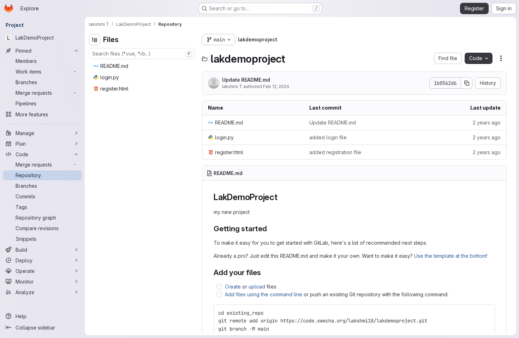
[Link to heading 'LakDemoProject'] (282, 197)
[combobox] (142, 53)
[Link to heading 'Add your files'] (265, 272)
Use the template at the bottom (450, 256)
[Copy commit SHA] (466, 83)
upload (257, 287)
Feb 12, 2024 (276, 86)
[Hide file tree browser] (94, 39)
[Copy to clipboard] (486, 313)
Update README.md (246, 80)
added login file (328, 137)
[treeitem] (142, 66)
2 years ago (487, 123)
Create (233, 287)
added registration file (335, 152)
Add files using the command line (263, 294)
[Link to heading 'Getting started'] (271, 228)
